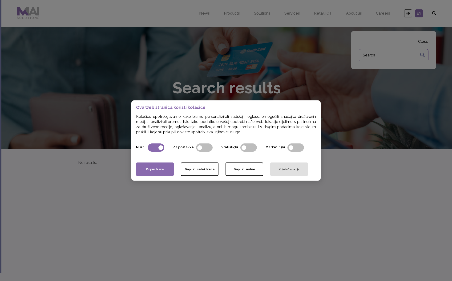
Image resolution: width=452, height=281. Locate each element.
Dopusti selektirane (200, 169)
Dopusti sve (155, 169)
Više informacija (289, 169)
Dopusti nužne (244, 169)
